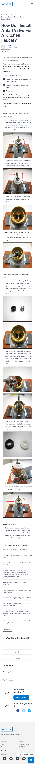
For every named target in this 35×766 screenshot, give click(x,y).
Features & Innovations (6, 746)
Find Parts (21, 741)
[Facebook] (17, 710)
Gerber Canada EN (7, 15)
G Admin (9, 46)
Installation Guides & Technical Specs (12, 17)
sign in (9, 672)
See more (7, 630)
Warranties (3, 754)
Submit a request (21, 697)
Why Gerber (4, 741)
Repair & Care (5, 19)
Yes (19, 645)
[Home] (7, 4)
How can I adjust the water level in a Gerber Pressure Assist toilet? (16, 604)
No (18, 652)
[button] (32, 4)
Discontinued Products (24, 744)
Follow (6, 51)
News (2, 744)
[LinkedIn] (29, 710)
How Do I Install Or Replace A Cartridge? (15, 549)
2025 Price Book (22, 746)
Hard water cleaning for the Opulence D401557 (17, 598)
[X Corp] (23, 710)
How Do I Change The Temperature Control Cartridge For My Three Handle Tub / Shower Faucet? (16, 613)
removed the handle (18, 120)
